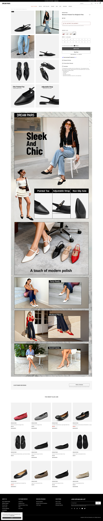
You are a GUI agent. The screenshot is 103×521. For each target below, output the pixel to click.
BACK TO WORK (34, 6)
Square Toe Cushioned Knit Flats (37, 483)
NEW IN (40, 6)
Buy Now (76, 52)
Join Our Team (58, 503)
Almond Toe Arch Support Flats (37, 424)
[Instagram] (74, 508)
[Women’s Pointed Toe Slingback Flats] (63, 33)
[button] (98, 0)
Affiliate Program (5, 503)
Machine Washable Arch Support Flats (17, 424)
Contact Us (20, 501)
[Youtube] (82, 508)
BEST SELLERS (46, 6)
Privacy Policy (4, 505)
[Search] (91, 3)
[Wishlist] (97, 3)
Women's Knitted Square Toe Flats (57, 483)
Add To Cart (76, 48)
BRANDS (70, 6)
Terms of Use (4, 506)
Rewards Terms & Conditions (41, 503)
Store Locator (58, 501)
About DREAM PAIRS (6, 501)
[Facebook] (72, 508)
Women (12, 9)
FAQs (19, 506)
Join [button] (98, 503)
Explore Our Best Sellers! (54, 0)
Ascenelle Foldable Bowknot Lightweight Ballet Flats (60, 424)
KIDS (60, 6)
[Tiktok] (77, 508)
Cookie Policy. (12, 515)
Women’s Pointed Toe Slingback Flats (21, 9)
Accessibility (4, 510)
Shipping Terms (21, 503)
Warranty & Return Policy (23, 505)
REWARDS (65, 6)
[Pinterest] (79, 508)
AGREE (12, 517)
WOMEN (52, 6)
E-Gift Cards (38, 505)
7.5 (81, 39)
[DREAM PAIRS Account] (95, 3)
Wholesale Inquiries (59, 505)
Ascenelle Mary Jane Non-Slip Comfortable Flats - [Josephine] (83, 424)
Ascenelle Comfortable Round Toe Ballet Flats (18, 483)
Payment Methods (5, 508)
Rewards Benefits (39, 501)
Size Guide (20, 508)
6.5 (70, 39)
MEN (57, 6)
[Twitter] (84, 508)
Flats (14, 9)
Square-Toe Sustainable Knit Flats (78, 483)
